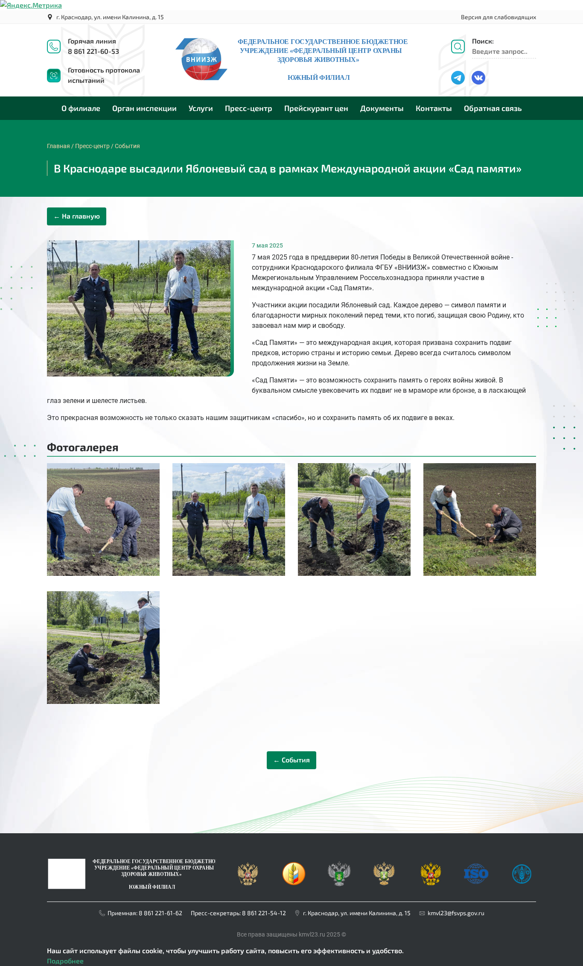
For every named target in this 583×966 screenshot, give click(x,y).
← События (291, 760)
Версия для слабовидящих (498, 16)
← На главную (76, 216)
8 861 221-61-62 (160, 912)
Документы (382, 108)
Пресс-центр (248, 108)
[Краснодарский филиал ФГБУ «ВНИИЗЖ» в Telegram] (461, 76)
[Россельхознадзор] (339, 865)
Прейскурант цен (316, 108)
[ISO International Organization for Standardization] (475, 865)
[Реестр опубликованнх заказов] (429, 865)
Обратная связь (493, 108)
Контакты (434, 108)
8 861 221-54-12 (264, 912)
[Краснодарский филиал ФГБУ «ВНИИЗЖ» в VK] (482, 76)
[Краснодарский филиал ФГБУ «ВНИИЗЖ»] (131, 873)
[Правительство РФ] (248, 865)
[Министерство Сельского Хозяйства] (293, 865)
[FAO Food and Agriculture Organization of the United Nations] (520, 865)
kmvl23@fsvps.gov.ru (456, 912)
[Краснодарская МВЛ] (291, 80)
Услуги (201, 108)
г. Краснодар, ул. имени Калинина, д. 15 (110, 16)
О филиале (80, 108)
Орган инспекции (144, 108)
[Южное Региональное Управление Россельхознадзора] (384, 865)
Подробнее (65, 961)
